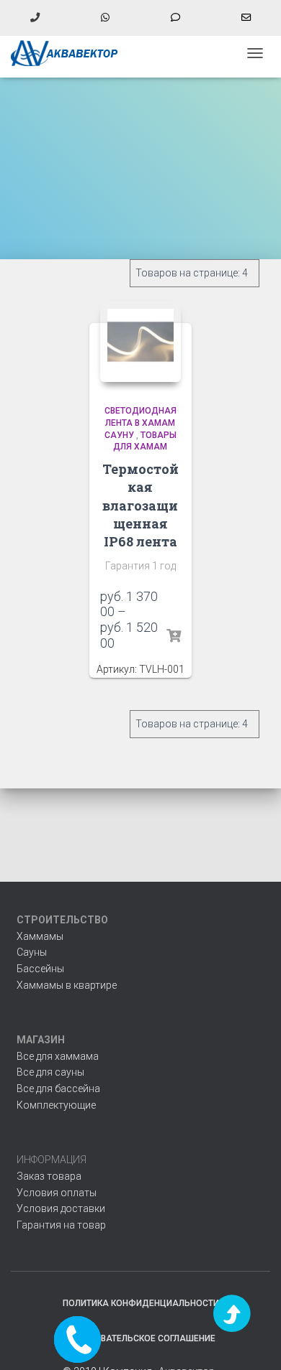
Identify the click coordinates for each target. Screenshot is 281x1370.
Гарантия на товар (61, 1225)
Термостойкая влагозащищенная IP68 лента (140, 505)
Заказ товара (49, 1176)
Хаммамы (40, 936)
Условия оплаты (57, 1192)
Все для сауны (50, 1072)
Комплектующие (56, 1105)
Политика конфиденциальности (141, 1303)
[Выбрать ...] (173, 636)
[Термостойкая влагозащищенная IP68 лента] (141, 342)
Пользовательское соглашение (140, 1338)
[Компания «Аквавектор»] (70, 53)
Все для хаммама (58, 1056)
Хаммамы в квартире (67, 985)
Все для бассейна (58, 1088)
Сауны (32, 952)
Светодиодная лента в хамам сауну (140, 423)
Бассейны (40, 968)
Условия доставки (61, 1208)
